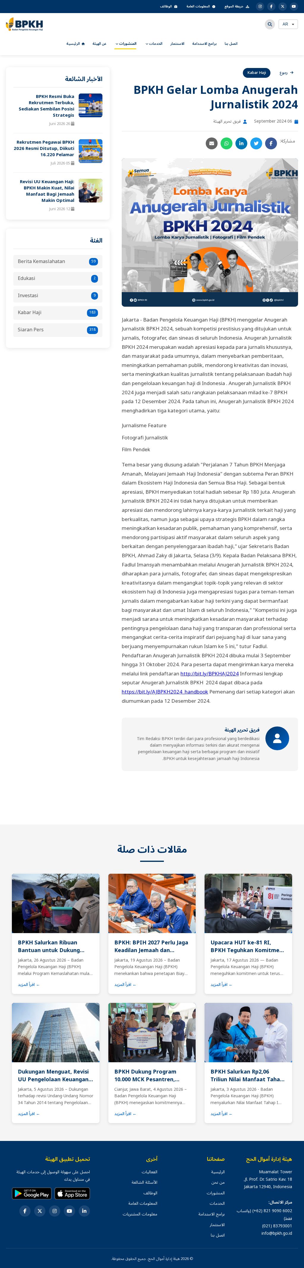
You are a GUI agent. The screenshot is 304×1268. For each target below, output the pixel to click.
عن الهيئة (99, 44)
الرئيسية (73, 44)
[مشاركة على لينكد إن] (241, 143)
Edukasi (57, 278)
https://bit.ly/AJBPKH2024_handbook (165, 692)
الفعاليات (149, 1172)
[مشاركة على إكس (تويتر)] (256, 143)
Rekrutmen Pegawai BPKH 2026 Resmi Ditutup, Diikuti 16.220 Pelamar (44, 148)
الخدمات (155, 44)
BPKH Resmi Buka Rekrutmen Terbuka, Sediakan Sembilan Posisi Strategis (46, 106)
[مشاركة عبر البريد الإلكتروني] (212, 143)
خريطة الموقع (233, 6)
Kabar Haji (57, 313)
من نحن (218, 1182)
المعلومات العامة (198, 6)
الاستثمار (177, 44)
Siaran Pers (57, 330)
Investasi (57, 296)
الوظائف (166, 6)
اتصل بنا (231, 44)
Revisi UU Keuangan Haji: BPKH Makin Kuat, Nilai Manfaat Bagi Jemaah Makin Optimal (47, 191)
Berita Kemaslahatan (57, 262)
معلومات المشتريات (140, 1214)
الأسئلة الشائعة (144, 1182)
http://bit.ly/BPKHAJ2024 (209, 674)
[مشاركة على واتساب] (226, 143)
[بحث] (270, 24)
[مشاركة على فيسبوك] (271, 143)
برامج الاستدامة (204, 44)
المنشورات (127, 44)
